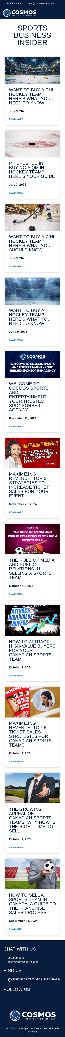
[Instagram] (7, 999)
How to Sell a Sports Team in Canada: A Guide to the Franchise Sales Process (32, 904)
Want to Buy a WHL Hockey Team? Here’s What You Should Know (32, 243)
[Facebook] (14, 999)
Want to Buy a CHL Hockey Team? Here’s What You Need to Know (31, 96)
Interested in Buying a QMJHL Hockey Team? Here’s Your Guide (32, 170)
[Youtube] (37, 999)
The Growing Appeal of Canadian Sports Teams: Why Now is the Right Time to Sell (32, 820)
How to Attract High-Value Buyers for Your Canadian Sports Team (32, 650)
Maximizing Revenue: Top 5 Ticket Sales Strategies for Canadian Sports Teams (30, 734)
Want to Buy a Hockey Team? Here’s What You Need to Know (30, 317)
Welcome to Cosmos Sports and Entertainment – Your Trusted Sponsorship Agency (30, 396)
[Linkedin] (22, 999)
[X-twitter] (29, 999)
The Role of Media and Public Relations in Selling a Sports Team (32, 569)
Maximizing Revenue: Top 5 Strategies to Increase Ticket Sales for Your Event (29, 485)
